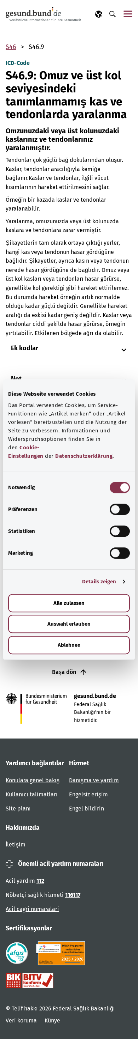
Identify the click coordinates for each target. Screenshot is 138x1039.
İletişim (15, 844)
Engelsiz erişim (88, 794)
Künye (52, 1020)
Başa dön (64, 672)
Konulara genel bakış (32, 780)
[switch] (120, 509)
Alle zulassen (69, 603)
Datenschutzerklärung (84, 456)
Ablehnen (69, 645)
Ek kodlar (24, 348)
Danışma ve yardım (94, 780)
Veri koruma (22, 1020)
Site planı (18, 808)
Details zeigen (99, 581)
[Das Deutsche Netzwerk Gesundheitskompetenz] (62, 953)
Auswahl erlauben (69, 624)
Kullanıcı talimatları (32, 794)
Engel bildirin (86, 808)
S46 (11, 47)
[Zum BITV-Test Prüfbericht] (29, 980)
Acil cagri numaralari (32, 909)
